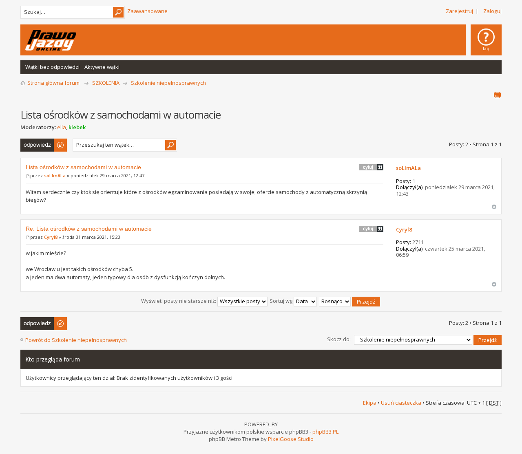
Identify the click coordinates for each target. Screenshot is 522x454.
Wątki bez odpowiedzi (52, 67)
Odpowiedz (34, 142)
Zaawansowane (147, 11)
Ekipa (369, 402)
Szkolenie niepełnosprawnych (168, 82)
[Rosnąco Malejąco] (350, 300)
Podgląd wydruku (497, 95)
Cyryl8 (51, 237)
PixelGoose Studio (291, 439)
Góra (494, 207)
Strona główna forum (53, 82)
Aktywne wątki (101, 67)
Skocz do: (339, 339)
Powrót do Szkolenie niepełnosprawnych (76, 340)
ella (61, 127)
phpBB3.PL (325, 431)
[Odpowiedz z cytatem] (371, 167)
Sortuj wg (282, 300)
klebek (77, 127)
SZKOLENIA (105, 82)
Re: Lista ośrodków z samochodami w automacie (89, 228)
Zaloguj (492, 11)
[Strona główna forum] (50, 40)
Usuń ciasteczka (401, 402)
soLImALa (55, 175)
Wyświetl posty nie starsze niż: (179, 300)
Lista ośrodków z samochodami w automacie (83, 167)
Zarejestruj (459, 11)
